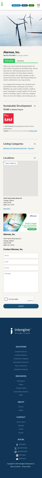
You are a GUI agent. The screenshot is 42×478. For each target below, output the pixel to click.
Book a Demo (21, 422)
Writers (21, 410)
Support (20, 432)
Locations (20, 61)
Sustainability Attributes (21, 391)
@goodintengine (22, 448)
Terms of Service (15, 466)
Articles (21, 384)
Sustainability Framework (21, 362)
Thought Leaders (21, 388)
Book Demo (16, 5)
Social (21, 439)
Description (9, 61)
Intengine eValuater (21, 355)
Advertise (21, 425)
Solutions (21, 347)
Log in (31, 5)
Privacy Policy (26, 466)
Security (31, 148)
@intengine (22, 444)
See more (6, 208)
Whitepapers (21, 381)
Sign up (25, 5)
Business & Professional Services (15, 148)
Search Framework (21, 366)
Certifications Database (21, 359)
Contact (21, 417)
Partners (21, 407)
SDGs (21, 395)
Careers (21, 429)
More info (33, 131)
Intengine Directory (21, 351)
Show (35, 106)
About (21, 402)
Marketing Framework (21, 369)
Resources (21, 376)
